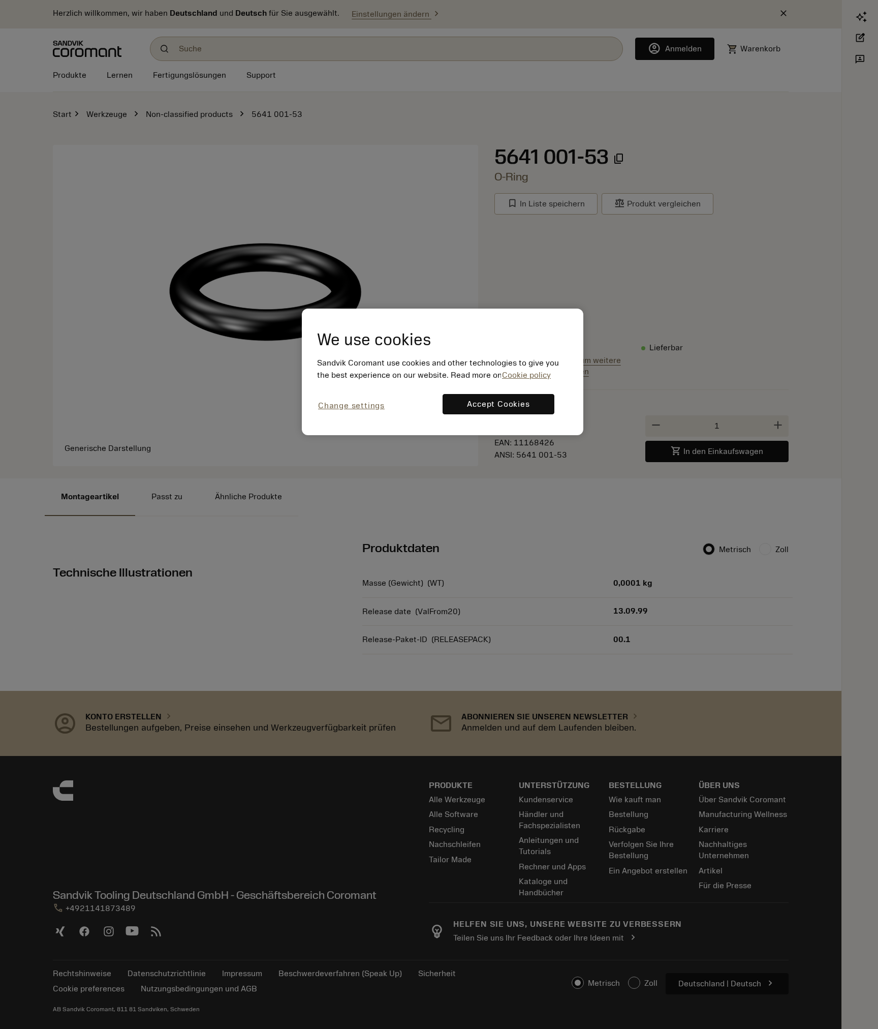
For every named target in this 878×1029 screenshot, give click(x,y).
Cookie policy (526, 375)
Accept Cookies (498, 404)
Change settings (351, 406)
